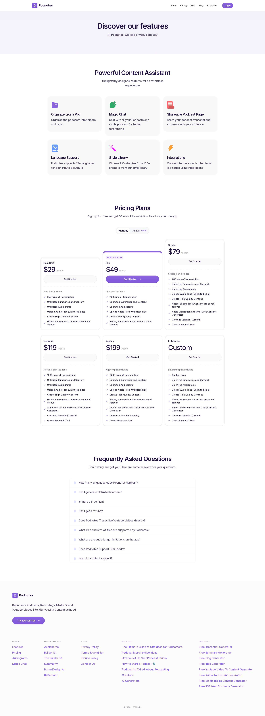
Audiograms (20, 658)
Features (17, 646)
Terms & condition (92, 652)
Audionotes (51, 646)
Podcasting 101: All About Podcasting (145, 669)
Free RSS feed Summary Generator (221, 686)
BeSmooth (50, 675)
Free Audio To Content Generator (220, 675)
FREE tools (204, 641)
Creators (127, 675)
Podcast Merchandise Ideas (139, 652)
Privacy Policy (89, 646)
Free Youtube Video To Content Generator (226, 669)
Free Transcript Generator (215, 646)
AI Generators (131, 680)
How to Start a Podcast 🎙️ (139, 663)
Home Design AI (54, 669)
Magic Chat (19, 663)
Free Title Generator (212, 663)
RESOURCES (127, 641)
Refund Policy (89, 658)
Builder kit (50, 652)
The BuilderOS (53, 658)
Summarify (51, 663)
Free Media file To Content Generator (223, 680)
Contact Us (88, 663)
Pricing (16, 652)
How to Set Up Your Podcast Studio (144, 658)
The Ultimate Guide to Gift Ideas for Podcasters (152, 646)
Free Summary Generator (215, 652)
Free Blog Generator (212, 658)
